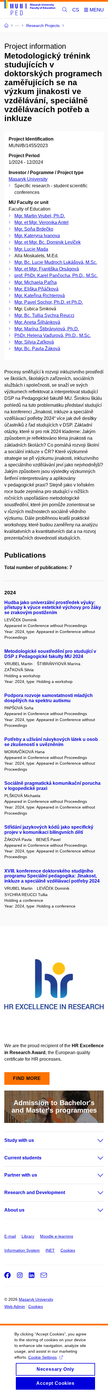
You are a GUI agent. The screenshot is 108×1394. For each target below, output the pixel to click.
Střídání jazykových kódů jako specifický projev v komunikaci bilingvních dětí (48, 830)
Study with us (19, 1140)
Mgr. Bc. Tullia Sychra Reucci (44, 315)
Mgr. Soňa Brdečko (33, 229)
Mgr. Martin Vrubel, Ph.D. (39, 215)
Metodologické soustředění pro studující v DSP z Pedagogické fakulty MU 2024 (50, 654)
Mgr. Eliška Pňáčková (36, 289)
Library (28, 1236)
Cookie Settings (42, 1357)
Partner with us (20, 1175)
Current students (22, 1157)
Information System (22, 1250)
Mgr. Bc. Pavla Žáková (37, 348)
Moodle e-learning (56, 1236)
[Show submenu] (94, 1140)
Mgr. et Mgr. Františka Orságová (46, 268)
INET (50, 1250)
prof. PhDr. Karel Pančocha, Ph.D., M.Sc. (56, 275)
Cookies (67, 1250)
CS (75, 10)
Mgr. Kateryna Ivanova (37, 235)
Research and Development (34, 1192)
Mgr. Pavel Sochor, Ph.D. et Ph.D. (48, 302)
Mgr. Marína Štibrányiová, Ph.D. (46, 328)
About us (14, 1210)
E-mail (10, 1236)
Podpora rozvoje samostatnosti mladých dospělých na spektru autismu (48, 698)
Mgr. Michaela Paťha (35, 282)
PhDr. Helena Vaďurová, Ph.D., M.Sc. (52, 335)
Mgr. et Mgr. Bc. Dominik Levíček (47, 242)
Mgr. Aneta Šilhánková (37, 322)
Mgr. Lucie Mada (31, 249)
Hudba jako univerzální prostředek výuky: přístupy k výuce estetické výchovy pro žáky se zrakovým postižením (52, 607)
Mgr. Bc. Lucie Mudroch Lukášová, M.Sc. (55, 262)
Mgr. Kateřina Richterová (39, 295)
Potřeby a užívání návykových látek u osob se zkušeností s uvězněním (51, 742)
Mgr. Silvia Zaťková (34, 342)
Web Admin (14, 1306)
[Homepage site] (29, 8)
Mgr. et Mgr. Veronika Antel (41, 222)
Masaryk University (28, 179)
